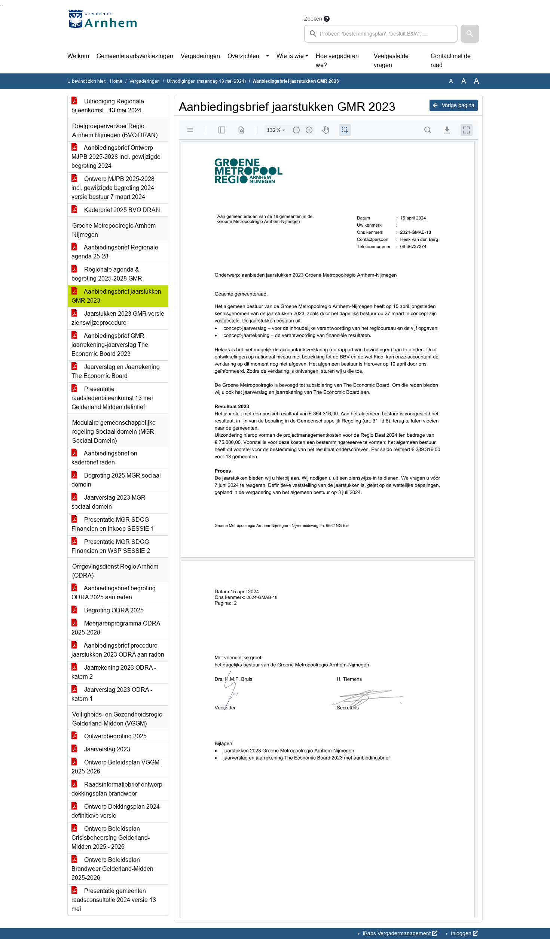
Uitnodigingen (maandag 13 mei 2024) (206, 81)
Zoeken (313, 19)
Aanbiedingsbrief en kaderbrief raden (104, 458)
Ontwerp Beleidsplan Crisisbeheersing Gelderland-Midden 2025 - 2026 (110, 838)
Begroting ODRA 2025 (113, 610)
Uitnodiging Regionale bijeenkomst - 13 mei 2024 (107, 105)
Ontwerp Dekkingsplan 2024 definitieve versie (115, 811)
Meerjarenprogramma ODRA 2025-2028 (116, 628)
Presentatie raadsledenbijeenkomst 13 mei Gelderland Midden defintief (112, 398)
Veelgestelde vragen (391, 60)
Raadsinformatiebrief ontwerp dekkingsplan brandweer (116, 789)
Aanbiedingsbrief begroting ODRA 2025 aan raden (113, 592)
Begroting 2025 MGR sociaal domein (116, 480)
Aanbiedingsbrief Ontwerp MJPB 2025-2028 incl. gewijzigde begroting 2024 (116, 157)
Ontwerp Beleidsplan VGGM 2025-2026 (115, 767)
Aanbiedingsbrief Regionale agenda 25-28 (114, 252)
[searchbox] (381, 34)
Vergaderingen (200, 56)
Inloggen (461, 933)
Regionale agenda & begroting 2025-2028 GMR (106, 274)
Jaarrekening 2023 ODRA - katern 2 (113, 672)
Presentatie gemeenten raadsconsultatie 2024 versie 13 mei (113, 900)
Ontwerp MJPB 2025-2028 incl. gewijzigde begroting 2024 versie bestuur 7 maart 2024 (113, 188)
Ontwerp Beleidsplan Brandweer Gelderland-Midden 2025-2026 (112, 869)
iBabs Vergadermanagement (396, 933)
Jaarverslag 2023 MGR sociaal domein (108, 502)
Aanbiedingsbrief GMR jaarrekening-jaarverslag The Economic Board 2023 (109, 345)
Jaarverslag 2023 (106, 749)
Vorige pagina (457, 105)
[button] (470, 34)
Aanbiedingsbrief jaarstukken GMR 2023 (116, 296)
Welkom (78, 56)
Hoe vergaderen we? (337, 60)
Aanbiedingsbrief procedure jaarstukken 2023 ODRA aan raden (117, 650)
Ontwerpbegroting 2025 (115, 736)
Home (116, 81)
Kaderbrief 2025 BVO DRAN (121, 210)
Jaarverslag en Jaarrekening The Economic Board (115, 371)
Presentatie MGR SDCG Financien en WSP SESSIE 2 (110, 546)
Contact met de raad (451, 60)
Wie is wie (290, 56)
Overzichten (243, 56)
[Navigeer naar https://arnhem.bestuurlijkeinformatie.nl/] (104, 28)
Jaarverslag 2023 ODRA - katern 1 (111, 694)
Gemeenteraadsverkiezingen (135, 56)
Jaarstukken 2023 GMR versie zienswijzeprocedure (117, 318)
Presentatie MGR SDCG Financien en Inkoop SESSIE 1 (112, 524)
